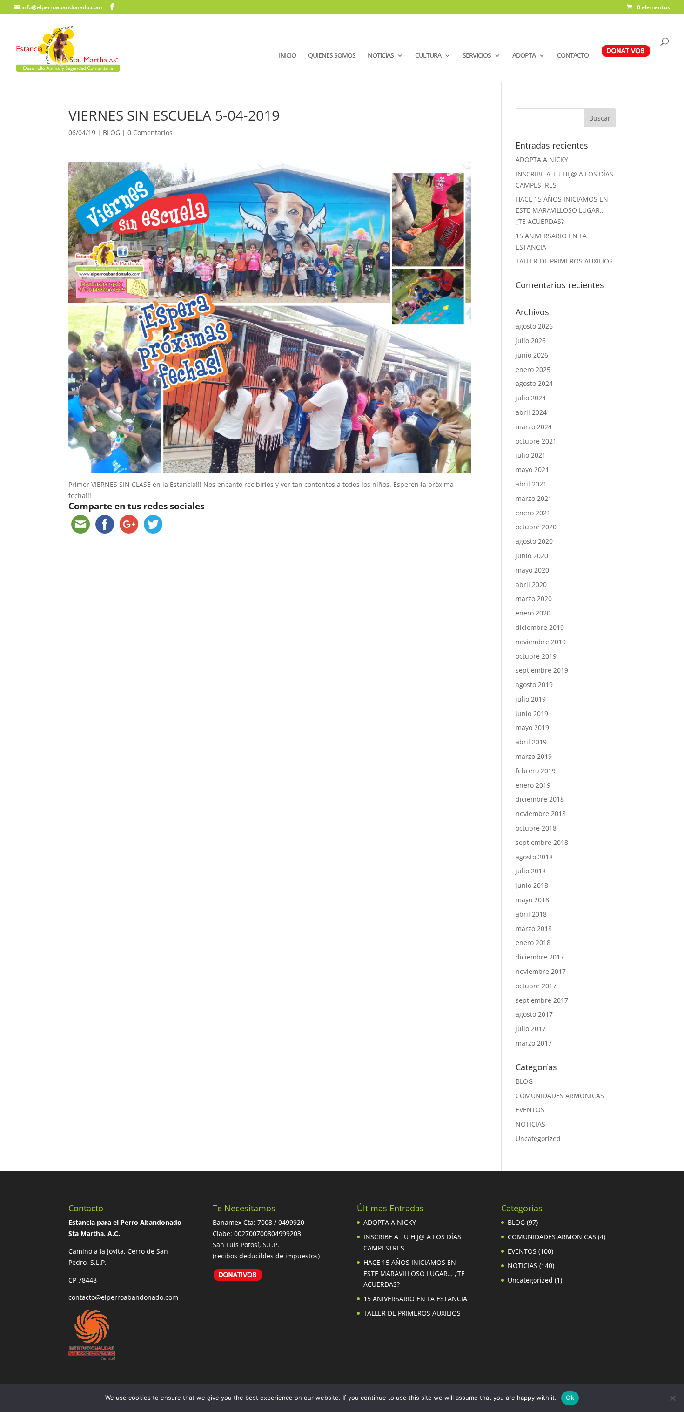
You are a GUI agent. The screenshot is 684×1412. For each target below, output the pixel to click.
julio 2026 (531, 340)
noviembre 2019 (541, 641)
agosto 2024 (534, 383)
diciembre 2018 (540, 799)
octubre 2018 (536, 828)
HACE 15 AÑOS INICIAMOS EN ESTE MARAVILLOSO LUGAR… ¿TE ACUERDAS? (562, 210)
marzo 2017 (534, 1043)
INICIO (287, 56)
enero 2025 (533, 369)
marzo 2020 (534, 598)
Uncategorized (538, 1138)
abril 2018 (531, 914)
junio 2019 (532, 713)
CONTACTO (573, 56)
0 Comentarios (150, 132)
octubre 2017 (536, 985)
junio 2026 (532, 355)
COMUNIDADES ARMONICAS (560, 1095)
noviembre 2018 (541, 813)
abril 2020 (531, 584)
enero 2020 (533, 612)
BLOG (111, 132)
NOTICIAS (381, 56)
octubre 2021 (536, 441)
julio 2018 (531, 870)
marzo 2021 (534, 498)
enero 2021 (533, 512)
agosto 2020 (534, 541)
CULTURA (428, 56)
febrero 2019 (536, 770)
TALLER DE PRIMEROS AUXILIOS (564, 261)
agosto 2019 (534, 684)
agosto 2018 (534, 856)
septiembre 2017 (542, 1000)
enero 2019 (533, 785)
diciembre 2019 (540, 627)
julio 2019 (531, 699)
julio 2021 (531, 455)
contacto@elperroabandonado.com (123, 1297)
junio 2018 (532, 885)
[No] (672, 1398)
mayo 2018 (532, 899)
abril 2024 (531, 412)
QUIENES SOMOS (331, 56)
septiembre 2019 (542, 670)
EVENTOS (530, 1109)
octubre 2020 (536, 526)
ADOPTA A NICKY (542, 159)
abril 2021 (531, 484)
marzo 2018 (534, 928)
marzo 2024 (534, 426)
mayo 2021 (532, 469)
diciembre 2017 (540, 957)
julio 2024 (531, 397)
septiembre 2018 (542, 842)
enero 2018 (533, 942)
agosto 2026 (534, 326)
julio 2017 (531, 1028)
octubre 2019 (536, 656)
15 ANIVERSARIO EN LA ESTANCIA (415, 1298)
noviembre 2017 (541, 971)
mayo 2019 (532, 727)
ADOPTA (524, 56)
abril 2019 (531, 741)
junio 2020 (532, 555)
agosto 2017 (534, 1014)
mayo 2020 (532, 570)
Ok (570, 1397)
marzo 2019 (534, 756)
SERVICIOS (477, 56)
